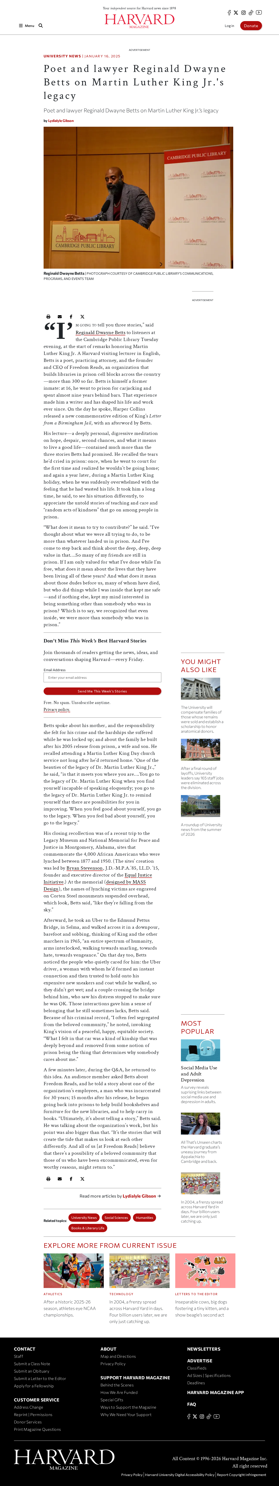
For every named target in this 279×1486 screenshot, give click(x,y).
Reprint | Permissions (33, 1414)
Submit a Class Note (32, 1363)
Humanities (144, 1217)
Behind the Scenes (117, 1385)
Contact (25, 1348)
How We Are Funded (119, 1392)
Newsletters (203, 1348)
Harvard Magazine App (215, 1392)
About (108, 1348)
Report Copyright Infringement (241, 1475)
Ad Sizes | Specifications (209, 1375)
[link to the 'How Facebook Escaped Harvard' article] (203, 1185)
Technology (121, 1294)
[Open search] (41, 25)
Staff (18, 1356)
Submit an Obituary (31, 1371)
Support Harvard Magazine (135, 1377)
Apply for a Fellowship (34, 1385)
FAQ (191, 1404)
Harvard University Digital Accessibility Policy (179, 1475)
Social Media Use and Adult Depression (199, 1073)
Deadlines (196, 1382)
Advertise (200, 1360)
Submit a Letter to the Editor (40, 1378)
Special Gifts (111, 1399)
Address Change (28, 1407)
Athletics (53, 1294)
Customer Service (36, 1399)
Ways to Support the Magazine (128, 1407)
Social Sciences (116, 1217)
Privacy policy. (57, 709)
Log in (229, 25)
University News (62, 56)
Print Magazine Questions (37, 1429)
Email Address (55, 670)
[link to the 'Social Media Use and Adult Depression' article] (203, 1052)
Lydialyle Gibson (61, 120)
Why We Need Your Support (125, 1414)
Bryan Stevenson (84, 868)
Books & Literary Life (87, 1228)
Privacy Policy (113, 1363)
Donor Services (28, 1421)
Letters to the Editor (196, 1294)
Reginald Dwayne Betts (101, 332)
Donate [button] (251, 25)
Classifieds (196, 1368)
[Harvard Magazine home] (139, 21)
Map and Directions (118, 1356)
